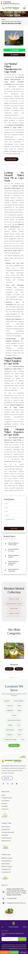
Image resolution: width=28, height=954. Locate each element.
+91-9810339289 (6, 2)
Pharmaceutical (6, 838)
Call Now (15, 55)
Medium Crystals (14, 613)
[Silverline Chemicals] (10, 8)
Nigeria (10, 725)
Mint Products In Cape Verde (11, 21)
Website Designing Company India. (17, 948)
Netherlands (10, 730)
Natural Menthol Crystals (14, 604)
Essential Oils (6, 829)
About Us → (7, 778)
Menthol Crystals (14, 599)
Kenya (14, 715)
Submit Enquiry (14, 528)
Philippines (10, 710)
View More (19, 671)
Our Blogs (4, 806)
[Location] (3, 892)
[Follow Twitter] (12, 783)
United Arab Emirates (14, 720)
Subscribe (22, 939)
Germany (10, 706)
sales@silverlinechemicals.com (10, 3)
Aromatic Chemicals (8, 832)
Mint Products (6, 827)
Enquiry (24, 952)
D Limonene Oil (6, 872)
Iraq (18, 725)
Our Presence (5, 801)
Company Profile (7, 798)
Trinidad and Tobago (10, 739)
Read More (14, 745)
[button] (10, 677)
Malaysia (9, 735)
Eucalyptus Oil (6, 869)
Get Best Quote (11, 159)
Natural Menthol (6, 861)
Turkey (19, 735)
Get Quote (9, 671)
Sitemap (4, 803)
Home (3, 19)
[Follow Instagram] (7, 783)
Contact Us (5, 809)
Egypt (19, 710)
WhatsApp (15, 952)
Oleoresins (5, 835)
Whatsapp (15, 50)
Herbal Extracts (6, 841)
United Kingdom (19, 701)
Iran (22, 739)
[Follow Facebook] (3, 783)
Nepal (20, 730)
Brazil (19, 706)
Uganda (6, 701)
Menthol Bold (14, 608)
